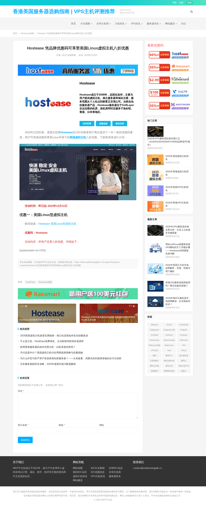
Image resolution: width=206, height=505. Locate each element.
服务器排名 (153, 23)
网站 (101, 425)
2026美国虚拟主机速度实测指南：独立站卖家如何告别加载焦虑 (54, 335)
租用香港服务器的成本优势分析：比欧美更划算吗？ (48, 347)
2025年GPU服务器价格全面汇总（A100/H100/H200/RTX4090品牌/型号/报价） (168, 141)
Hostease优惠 (27, 33)
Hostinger (183, 335)
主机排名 (120, 23)
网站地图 (78, 468)
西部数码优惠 (169, 371)
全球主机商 (103, 23)
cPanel (169, 325)
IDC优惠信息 (98, 472)
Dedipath (183, 330)
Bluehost (154, 325)
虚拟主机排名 (80, 476)
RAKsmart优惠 (154, 345)
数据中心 (169, 355)
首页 (73, 23)
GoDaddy (154, 335)
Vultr (169, 350)
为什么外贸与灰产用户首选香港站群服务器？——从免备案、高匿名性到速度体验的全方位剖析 (71, 358)
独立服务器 (183, 355)
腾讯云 (183, 361)
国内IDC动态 (80, 472)
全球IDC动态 (116, 468)
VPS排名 (135, 23)
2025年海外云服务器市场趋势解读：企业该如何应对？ (177, 301)
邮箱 (62, 425)
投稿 (189, 2)
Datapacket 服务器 (169, 330)
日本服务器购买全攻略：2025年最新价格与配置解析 (48, 364)
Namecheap (154, 340)
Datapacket (154, 330)
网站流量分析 (169, 361)
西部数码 (154, 371)
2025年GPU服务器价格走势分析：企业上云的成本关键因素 (177, 229)
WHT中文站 (106, 500)
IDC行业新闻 (98, 468)
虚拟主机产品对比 (183, 366)
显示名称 (23, 425)
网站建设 (170, 23)
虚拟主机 (169, 366)
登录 (175, 2)
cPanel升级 (183, 325)
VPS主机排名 (98, 476)
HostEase (30, 282)
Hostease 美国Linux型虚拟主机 (57, 223)
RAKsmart (184, 340)
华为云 (183, 350)
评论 (21, 391)
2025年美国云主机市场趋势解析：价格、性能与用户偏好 (177, 268)
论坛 (183, 23)
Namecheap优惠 (169, 340)
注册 (181, 2)
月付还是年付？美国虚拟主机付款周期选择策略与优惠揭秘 (51, 352)
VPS (183, 345)
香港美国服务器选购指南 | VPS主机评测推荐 (64, 11)
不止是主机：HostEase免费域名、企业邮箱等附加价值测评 (52, 341)
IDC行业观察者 (69, 55)
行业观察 (85, 23)
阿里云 (183, 371)
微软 (154, 355)
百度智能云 (154, 361)
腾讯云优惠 (154, 366)
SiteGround (169, 345)
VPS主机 (154, 350)
